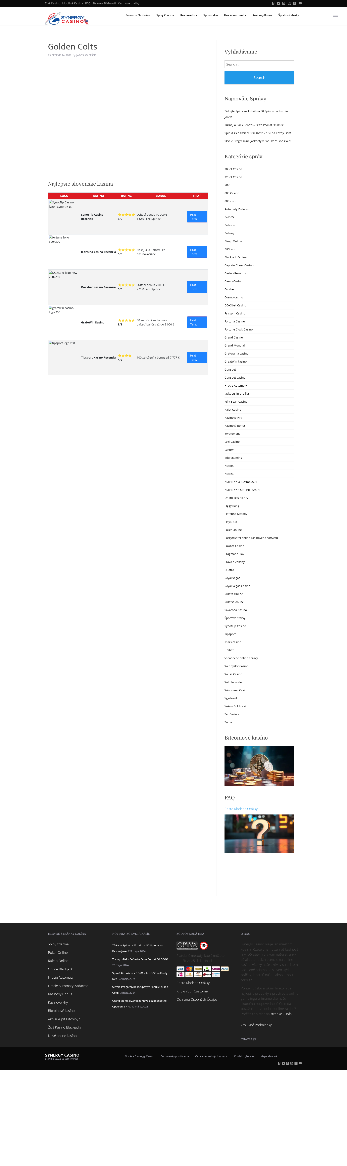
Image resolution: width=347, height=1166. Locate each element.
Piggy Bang (232, 506)
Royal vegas (232, 578)
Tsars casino (233, 642)
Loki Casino (232, 442)
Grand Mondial (235, 345)
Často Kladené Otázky (241, 808)
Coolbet (230, 289)
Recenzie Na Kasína (138, 15)
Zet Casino (232, 714)
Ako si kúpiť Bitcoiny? (64, 1019)
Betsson (230, 225)
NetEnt (229, 474)
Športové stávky (288, 15)
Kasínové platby (128, 3)
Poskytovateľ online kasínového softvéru (251, 538)
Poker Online (233, 530)
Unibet (229, 650)
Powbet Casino (234, 546)
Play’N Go (231, 522)
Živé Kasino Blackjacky (65, 1027)
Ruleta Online (234, 594)
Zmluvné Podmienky (256, 1025)
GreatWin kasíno (236, 361)
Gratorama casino (236, 353)
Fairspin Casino (235, 313)
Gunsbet (230, 369)
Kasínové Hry (188, 15)
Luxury (229, 450)
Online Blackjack (60, 969)
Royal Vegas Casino (237, 586)
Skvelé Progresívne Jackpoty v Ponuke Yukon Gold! (258, 141)
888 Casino (232, 193)
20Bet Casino (233, 169)
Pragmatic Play (234, 554)
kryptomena (233, 433)
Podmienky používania (175, 1056)
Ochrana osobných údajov (211, 1056)
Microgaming (233, 458)
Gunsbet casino (235, 377)
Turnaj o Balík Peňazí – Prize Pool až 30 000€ (254, 125)
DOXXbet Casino (235, 305)
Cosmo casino (234, 297)
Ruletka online (234, 602)
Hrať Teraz (194, 217)
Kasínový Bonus (262, 15)
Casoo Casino (233, 281)
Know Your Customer (193, 991)
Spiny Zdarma (165, 15)
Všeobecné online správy (241, 658)
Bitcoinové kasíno (61, 1010)
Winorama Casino (236, 690)
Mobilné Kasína (72, 3)
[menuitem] (52, 3)
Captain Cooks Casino (239, 265)
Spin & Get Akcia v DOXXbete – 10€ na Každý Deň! (258, 133)
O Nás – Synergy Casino (139, 1056)
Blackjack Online (236, 257)
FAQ (88, 3)
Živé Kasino (52, 3)
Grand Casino (234, 337)
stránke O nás (281, 1013)
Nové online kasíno (62, 1035)
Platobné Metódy (236, 514)
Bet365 (229, 217)
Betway (229, 233)
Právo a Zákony (235, 562)
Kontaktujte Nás (244, 1056)
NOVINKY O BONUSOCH (241, 482)
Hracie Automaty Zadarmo (68, 985)
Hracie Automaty (235, 15)
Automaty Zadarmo (237, 209)
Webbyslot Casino (236, 666)
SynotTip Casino (235, 626)
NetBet (229, 466)
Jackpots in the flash (238, 393)
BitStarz (230, 249)
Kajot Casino (233, 409)
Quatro (229, 570)
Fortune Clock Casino (239, 329)
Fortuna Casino (235, 321)
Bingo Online (233, 241)
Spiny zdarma (58, 944)
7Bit (227, 185)
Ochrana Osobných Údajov (197, 999)
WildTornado (233, 682)
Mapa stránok (268, 1056)
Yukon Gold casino (237, 706)
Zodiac (229, 722)
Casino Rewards (235, 273)
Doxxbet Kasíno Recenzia (98, 287)
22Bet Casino (233, 177)
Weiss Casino (233, 674)
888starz (230, 201)
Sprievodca (210, 15)
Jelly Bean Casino (236, 401)
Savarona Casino (236, 610)
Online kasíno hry (236, 498)
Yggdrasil (231, 698)
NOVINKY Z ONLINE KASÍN (242, 490)
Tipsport (230, 634)
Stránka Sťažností (104, 3)
